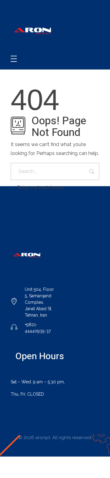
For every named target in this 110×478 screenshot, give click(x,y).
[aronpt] (34, 31)
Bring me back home (40, 187)
